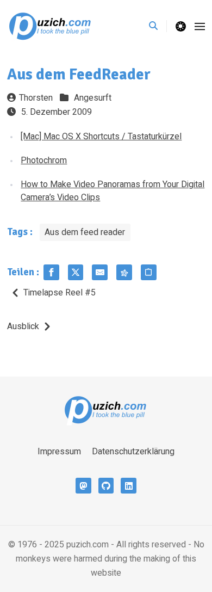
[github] (106, 486)
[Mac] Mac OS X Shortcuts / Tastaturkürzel (101, 136)
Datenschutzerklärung (133, 451)
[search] (158, 26)
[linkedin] (128, 486)
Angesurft (92, 97)
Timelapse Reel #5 (59, 292)
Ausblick (23, 326)
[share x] (76, 272)
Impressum (59, 451)
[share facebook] (51, 272)
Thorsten (36, 97)
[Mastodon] (83, 486)
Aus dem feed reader (85, 232)
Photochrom (44, 160)
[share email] (100, 272)
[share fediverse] (124, 272)
